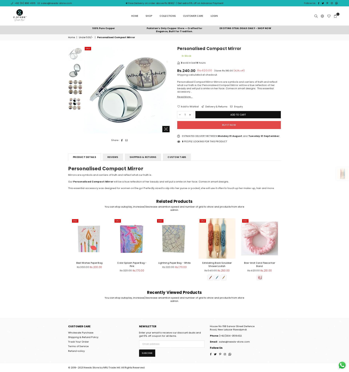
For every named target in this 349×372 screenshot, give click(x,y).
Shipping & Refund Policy (83, 337)
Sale (88, 48)
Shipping (182, 75)
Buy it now (229, 125)
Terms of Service (78, 346)
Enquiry (238, 106)
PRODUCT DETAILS (84, 157)
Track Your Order (78, 341)
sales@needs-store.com (56, 3)
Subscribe (147, 353)
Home (134, 16)
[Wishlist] (329, 16)
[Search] (316, 16)
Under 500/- (86, 37)
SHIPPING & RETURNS (143, 157)
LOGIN (214, 16)
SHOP (149, 16)
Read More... (184, 96)
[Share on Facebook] (122, 140)
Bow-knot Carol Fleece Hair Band (259, 264)
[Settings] (322, 16)
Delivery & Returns (216, 106)
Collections (168, 16)
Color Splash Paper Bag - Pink (132, 264)
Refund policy (76, 351)
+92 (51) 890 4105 (24, 3)
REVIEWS (112, 157)
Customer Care (193, 16)
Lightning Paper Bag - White (174, 262)
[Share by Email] (126, 140)
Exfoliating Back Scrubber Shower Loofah (217, 264)
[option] (103, 28)
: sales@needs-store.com (233, 341)
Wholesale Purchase (81, 332)
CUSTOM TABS (177, 157)
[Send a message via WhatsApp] (342, 365)
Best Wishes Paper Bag (89, 262)
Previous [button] (87, 90)
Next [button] (168, 90)
